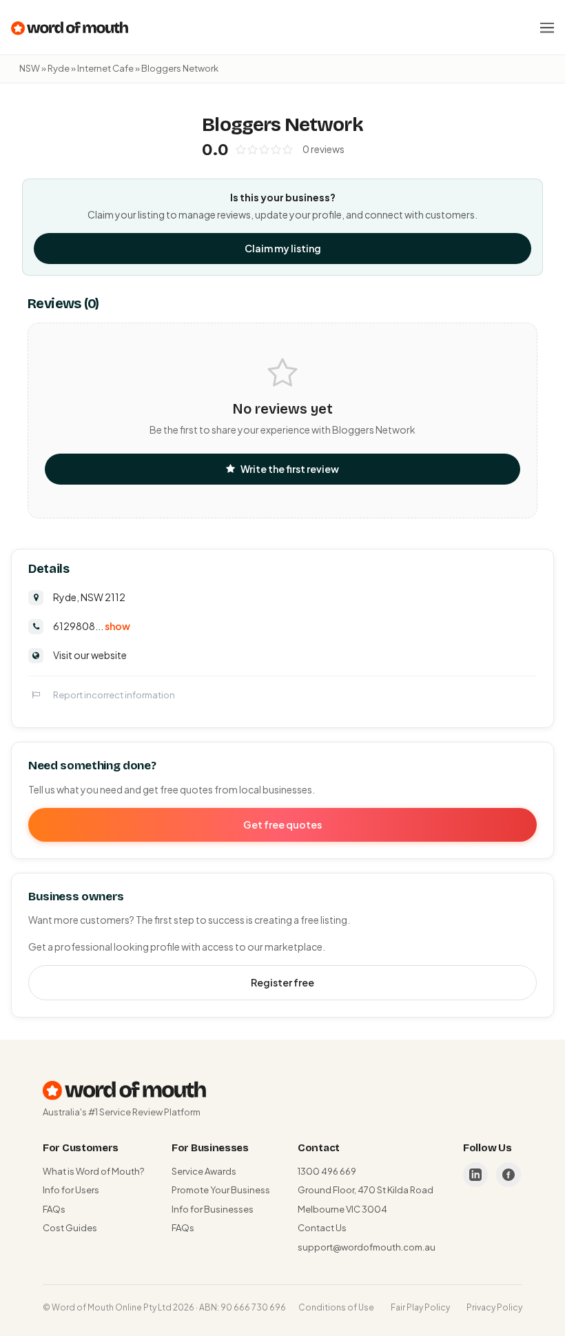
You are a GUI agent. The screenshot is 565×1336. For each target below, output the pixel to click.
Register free (282, 982)
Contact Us (322, 1227)
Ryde (59, 68)
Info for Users (71, 1189)
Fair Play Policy (420, 1307)
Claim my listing (283, 248)
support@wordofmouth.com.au (366, 1247)
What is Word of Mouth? (93, 1171)
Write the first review (289, 469)
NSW (29, 68)
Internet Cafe (105, 68)
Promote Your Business (221, 1189)
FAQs (54, 1209)
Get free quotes (282, 824)
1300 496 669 (327, 1171)
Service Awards (204, 1171)
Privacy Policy (494, 1307)
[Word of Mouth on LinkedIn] (475, 1174)
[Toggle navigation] (547, 27)
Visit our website (90, 655)
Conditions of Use (336, 1307)
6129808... (91, 626)
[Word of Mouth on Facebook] (508, 1174)
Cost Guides (70, 1227)
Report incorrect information (114, 694)
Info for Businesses (213, 1209)
